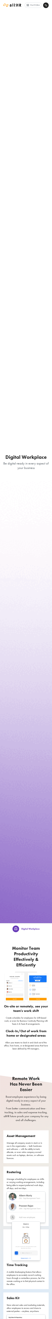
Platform (33, 5)
